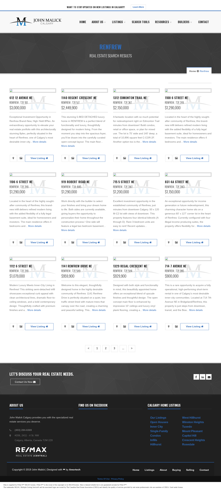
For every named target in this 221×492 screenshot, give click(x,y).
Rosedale (188, 444)
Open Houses (159, 422)
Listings (149, 470)
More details (39, 141)
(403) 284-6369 (23, 430)
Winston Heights (193, 422)
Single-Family (159, 431)
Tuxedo (187, 426)
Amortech (74, 469)
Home (192, 71)
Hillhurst (155, 444)
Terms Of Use (103, 479)
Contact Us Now (24, 381)
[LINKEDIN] (202, 377)
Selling (190, 470)
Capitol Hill (189, 435)
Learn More (138, 7)
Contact (204, 470)
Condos (155, 435)
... (123, 348)
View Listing (38, 158)
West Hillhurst (191, 417)
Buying (176, 470)
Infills (153, 440)
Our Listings (158, 417)
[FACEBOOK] (196, 377)
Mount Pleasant (192, 431)
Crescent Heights (193, 440)
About (163, 470)
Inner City (156, 426)
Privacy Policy (117, 479)
